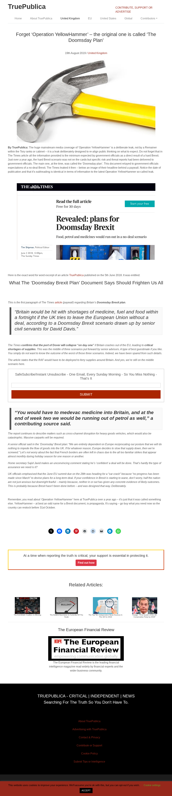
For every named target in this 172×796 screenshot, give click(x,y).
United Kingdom (70, 18)
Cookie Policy (89, 753)
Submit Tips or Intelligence (89, 761)
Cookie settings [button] (152, 785)
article (58, 302)
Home (18, 18)
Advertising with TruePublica (89, 729)
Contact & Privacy (89, 737)
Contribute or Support (89, 745)
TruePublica (76, 275)
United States (108, 18)
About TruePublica (41, 18)
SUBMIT (86, 394)
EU (90, 18)
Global (128, 18)
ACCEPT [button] (86, 790)
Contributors (148, 18)
